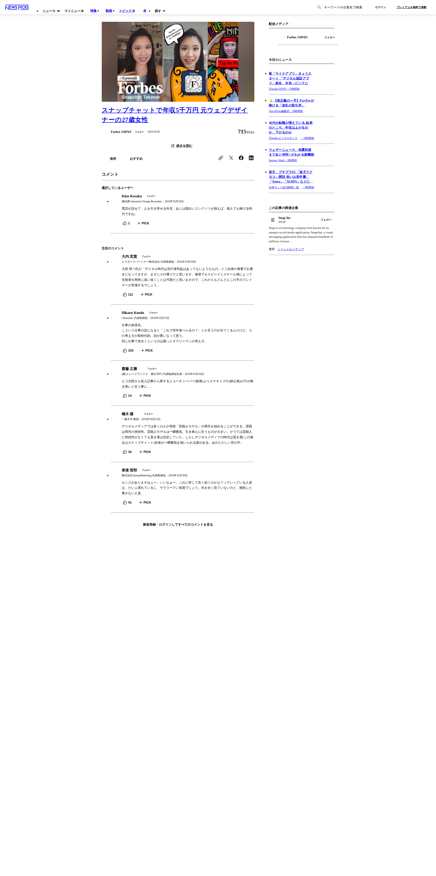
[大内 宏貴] (182, 259)
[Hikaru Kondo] (182, 315)
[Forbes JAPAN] (116, 132)
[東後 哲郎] (182, 472)
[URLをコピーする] (220, 158)
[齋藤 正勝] (182, 371)
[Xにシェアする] (231, 158)
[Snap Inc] (301, 220)
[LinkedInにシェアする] (251, 158)
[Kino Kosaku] (182, 198)
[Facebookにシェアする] (241, 158)
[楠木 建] (182, 416)
